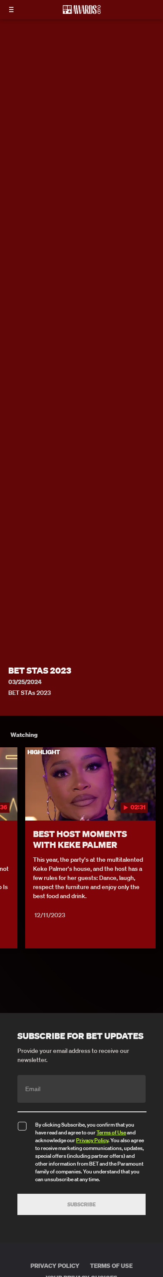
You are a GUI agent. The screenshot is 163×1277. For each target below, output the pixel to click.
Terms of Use (111, 1132)
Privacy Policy (92, 1140)
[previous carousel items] (11, 802)
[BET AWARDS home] (81, 12)
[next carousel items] (151, 802)
